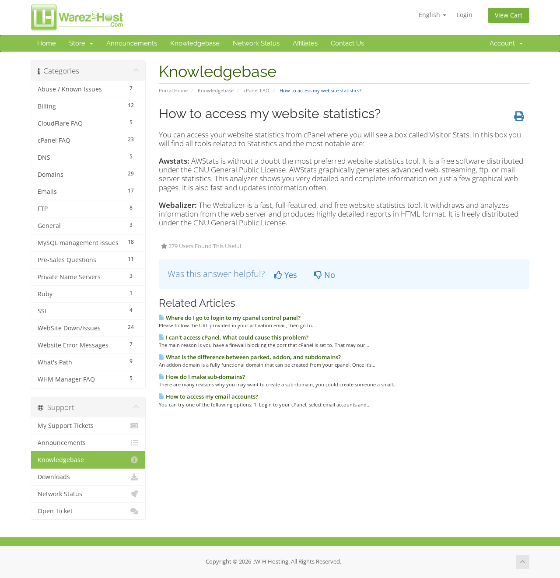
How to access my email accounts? (211, 396)
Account (504, 43)
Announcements (131, 43)
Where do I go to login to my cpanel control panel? (232, 318)
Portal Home (173, 90)
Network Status (256, 43)
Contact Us (347, 43)
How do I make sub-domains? (204, 377)
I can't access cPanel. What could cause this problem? (236, 337)
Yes (289, 275)
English (430, 15)
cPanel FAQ (257, 90)
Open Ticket (55, 511)
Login (464, 15)
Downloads (54, 477)
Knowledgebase (195, 43)
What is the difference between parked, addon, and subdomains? (252, 357)
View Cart (508, 15)
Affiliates (305, 43)
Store (79, 43)
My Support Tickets (66, 426)
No (328, 275)
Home (46, 43)
